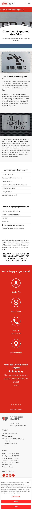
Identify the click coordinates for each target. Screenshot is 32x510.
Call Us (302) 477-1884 (11, 433)
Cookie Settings (16, 496)
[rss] (13, 475)
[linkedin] (7, 475)
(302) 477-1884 (16, 333)
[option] (16, 386)
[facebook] (3, 475)
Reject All (16, 501)
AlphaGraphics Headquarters (18, 425)
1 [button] (11, 405)
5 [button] (20, 405)
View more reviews (16, 409)
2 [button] (13, 405)
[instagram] (10, 475)
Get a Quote (16, 311)
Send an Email (8, 436)
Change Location (14, 423)
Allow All (16, 506)
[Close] (30, 480)
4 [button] (18, 405)
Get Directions (16, 352)
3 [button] (16, 405)
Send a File (16, 292)
